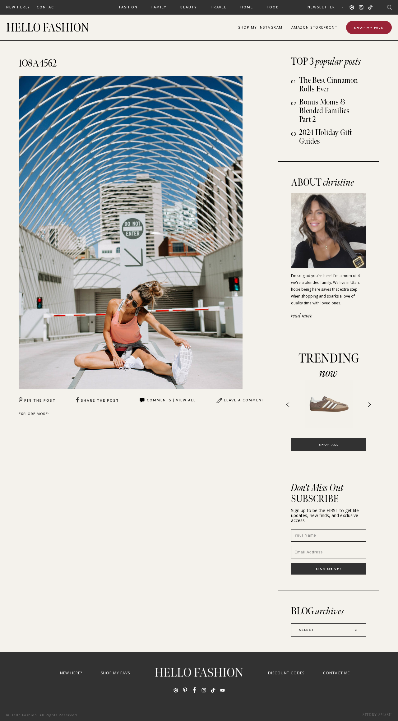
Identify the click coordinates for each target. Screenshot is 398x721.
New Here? (18, 7)
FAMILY (159, 7)
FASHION (128, 7)
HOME (246, 7)
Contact (47, 7)
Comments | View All (171, 400)
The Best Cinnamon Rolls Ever (328, 85)
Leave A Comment (244, 400)
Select (307, 629)
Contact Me (336, 673)
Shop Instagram (260, 27)
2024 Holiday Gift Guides (325, 137)
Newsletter (321, 7)
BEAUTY (188, 7)
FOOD (273, 7)
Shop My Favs (369, 27)
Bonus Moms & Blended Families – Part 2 (327, 110)
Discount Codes (286, 673)
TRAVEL (219, 7)
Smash (385, 715)
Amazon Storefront (314, 27)
